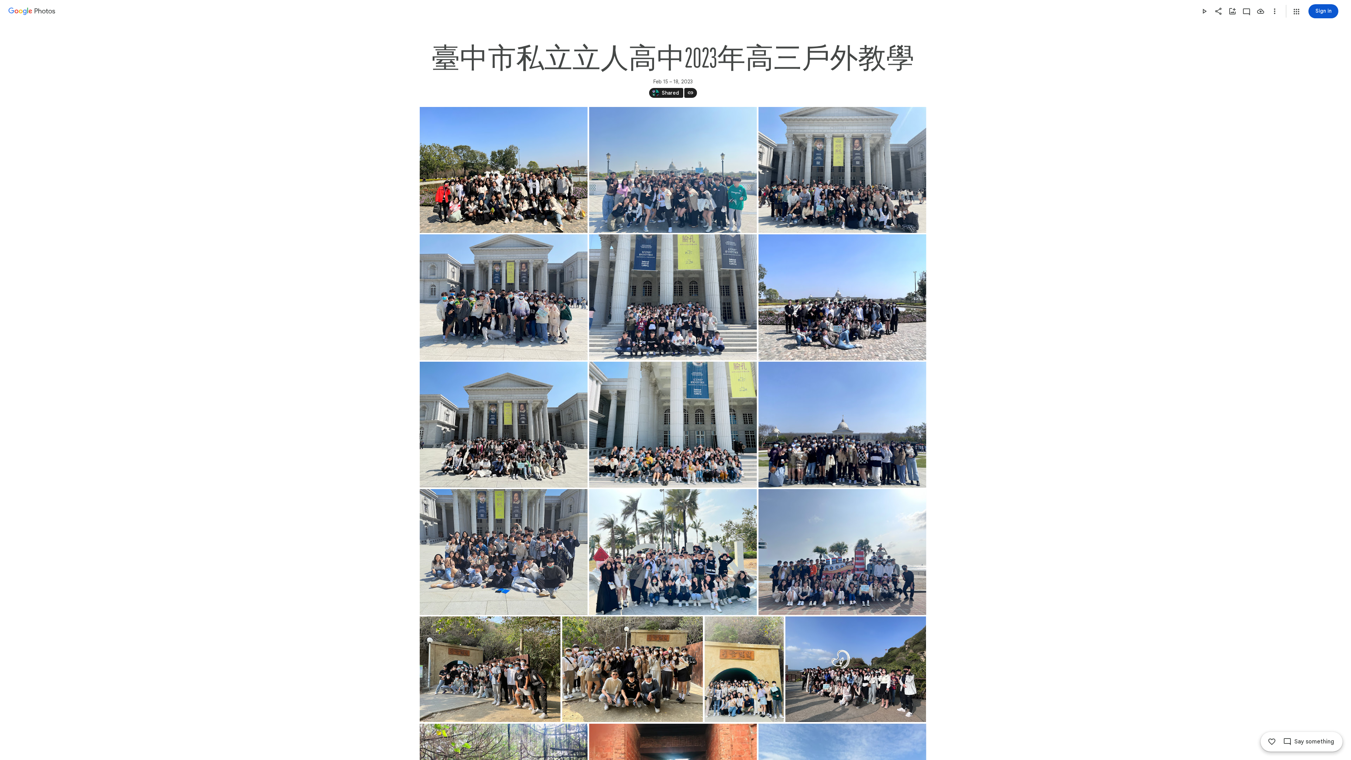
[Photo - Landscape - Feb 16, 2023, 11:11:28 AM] (842, 170)
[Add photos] (1232, 11)
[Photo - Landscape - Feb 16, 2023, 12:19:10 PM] (842, 425)
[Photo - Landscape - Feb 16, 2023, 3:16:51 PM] (842, 552)
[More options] (1275, 11)
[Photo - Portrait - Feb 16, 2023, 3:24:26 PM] (744, 669)
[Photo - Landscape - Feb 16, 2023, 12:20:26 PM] (504, 552)
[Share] (1218, 11)
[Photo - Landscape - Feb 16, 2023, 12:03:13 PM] (673, 297)
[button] (1296, 12)
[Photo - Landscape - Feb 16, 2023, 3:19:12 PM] (490, 669)
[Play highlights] (1204, 11)
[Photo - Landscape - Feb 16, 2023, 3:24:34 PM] (855, 669)
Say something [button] (1314, 741)
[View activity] (1246, 11)
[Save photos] (1261, 11)
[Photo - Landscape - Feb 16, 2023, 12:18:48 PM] (673, 425)
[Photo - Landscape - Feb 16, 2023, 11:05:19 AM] (673, 170)
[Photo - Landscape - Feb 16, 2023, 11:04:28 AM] (504, 170)
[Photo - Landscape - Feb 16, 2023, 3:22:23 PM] (632, 669)
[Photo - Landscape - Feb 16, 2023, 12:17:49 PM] (504, 425)
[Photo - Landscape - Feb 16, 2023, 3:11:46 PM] (673, 552)
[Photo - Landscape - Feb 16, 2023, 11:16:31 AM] (504, 297)
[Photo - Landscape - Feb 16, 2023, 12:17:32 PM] (842, 297)
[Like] (1272, 742)
